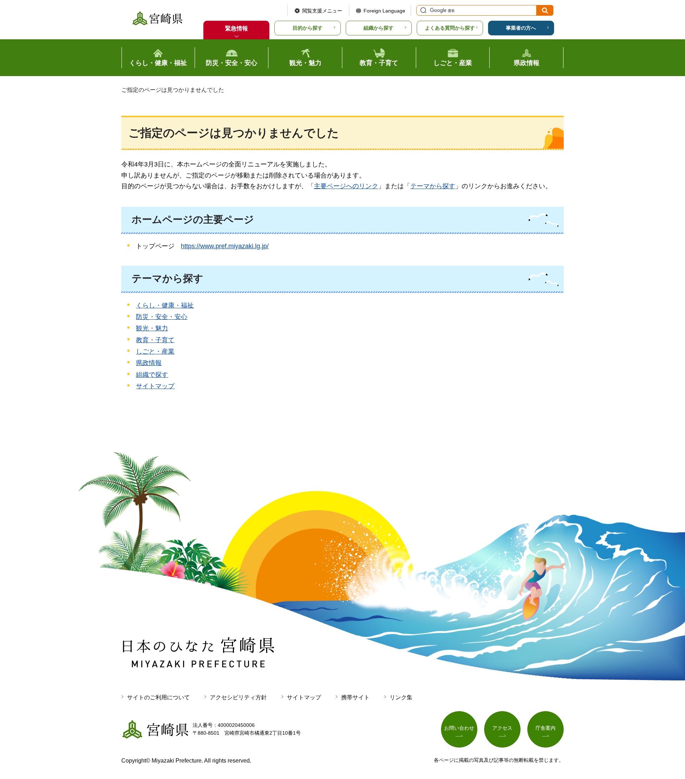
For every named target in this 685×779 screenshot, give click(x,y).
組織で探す (152, 374)
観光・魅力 (152, 328)
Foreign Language (384, 11)
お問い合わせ (459, 728)
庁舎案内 (545, 728)
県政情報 (149, 362)
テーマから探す (432, 186)
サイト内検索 (422, 10)
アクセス (502, 728)
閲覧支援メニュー (322, 11)
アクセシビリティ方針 (238, 697)
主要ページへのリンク (346, 186)
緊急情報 (236, 28)
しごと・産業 (155, 351)
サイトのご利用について (158, 697)
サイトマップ (155, 386)
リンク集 (401, 697)
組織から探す (379, 28)
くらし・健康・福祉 (165, 305)
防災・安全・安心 (161, 316)
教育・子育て (155, 340)
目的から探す (308, 28)
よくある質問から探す (450, 28)
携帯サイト (355, 697)
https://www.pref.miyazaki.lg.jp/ (225, 246)
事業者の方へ (521, 28)
